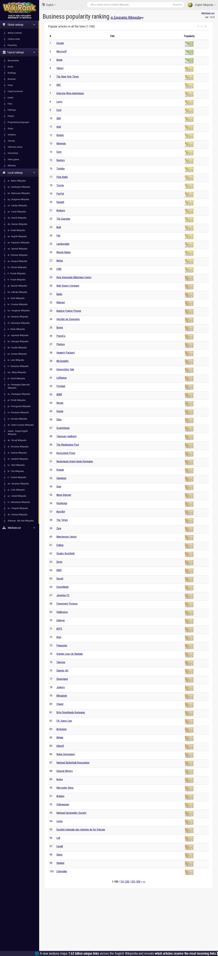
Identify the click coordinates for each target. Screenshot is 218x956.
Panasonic (61, 645)
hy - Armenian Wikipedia (18, 316)
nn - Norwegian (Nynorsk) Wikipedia (19, 386)
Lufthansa (61, 377)
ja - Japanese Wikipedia (18, 335)
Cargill (59, 846)
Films (10, 103)
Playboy (60, 344)
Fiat (58, 235)
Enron (59, 561)
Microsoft (61, 51)
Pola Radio (62, 177)
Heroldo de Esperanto (68, 319)
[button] (198, 26)
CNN (58, 269)
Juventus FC (62, 595)
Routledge (61, 503)
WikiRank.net (208, 13)
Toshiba (60, 168)
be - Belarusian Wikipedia (19, 193)
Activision (61, 729)
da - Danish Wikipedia (17, 218)
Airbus (59, 260)
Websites (12, 165)
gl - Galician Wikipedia (17, 285)
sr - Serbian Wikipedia (17, 452)
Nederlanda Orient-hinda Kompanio (74, 461)
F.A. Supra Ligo (64, 720)
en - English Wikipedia (17, 236)
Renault (60, 202)
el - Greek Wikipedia (16, 230)
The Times (62, 520)
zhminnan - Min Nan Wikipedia (21, 520)
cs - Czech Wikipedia (17, 211)
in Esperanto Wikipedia (126, 17)
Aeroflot (60, 511)
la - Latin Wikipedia (16, 360)
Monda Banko (63, 252)
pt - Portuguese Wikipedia (19, 406)
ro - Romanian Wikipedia (18, 412)
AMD (59, 570)
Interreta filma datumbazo (70, 93)
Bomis (59, 327)
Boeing (60, 135)
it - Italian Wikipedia (16, 329)
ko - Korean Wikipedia (17, 354)
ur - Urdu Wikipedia (16, 490)
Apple (59, 59)
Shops (10, 128)
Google (60, 43)
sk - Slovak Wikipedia (17, 440)
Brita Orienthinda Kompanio (70, 712)
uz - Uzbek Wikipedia (17, 496)
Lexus (59, 821)
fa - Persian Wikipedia (17, 267)
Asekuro (60, 210)
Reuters (60, 160)
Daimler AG (62, 670)
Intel (58, 126)
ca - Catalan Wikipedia (17, 205)
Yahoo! (60, 68)
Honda (59, 411)
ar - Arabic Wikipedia (17, 180)
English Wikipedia (204, 4)
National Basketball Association (72, 762)
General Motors (64, 771)
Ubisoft (60, 746)
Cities (10, 85)
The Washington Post (67, 444)
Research (177, 4)
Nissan (59, 402)
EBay (59, 419)
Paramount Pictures (67, 603)
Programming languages (18, 122)
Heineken (61, 478)
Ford (58, 110)
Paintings (12, 110)
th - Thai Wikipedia (16, 471)
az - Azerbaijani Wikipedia (19, 187)
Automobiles (13, 60)
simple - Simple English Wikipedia (18, 432)
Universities (13, 153)
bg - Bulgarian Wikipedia (18, 199)
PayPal (60, 193)
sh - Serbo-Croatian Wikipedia (21, 425)
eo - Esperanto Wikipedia (18, 242)
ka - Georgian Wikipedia (18, 341)
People (11, 116)
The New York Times (67, 76)
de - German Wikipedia (17, 224)
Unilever (60, 620)
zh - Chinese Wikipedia (17, 514)
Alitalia (59, 737)
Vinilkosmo (62, 612)
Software (12, 134)
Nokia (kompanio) (65, 754)
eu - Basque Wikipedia (17, 261)
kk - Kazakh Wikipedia (17, 347)
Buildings (12, 73)
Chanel (59, 704)
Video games (13, 159)
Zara (58, 528)
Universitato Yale (65, 369)
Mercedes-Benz (65, 787)
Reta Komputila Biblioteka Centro (73, 277)
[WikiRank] (19, 7)
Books (10, 66)
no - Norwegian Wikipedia (19, 394)
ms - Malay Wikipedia (17, 372)
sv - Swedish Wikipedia (18, 459)
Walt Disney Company (67, 285)
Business (12, 79)
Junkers (60, 687)
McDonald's (62, 361)
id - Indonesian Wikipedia (19, 323)
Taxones (11, 140)
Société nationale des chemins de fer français (80, 829)
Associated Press (65, 453)
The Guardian (63, 218)
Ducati (59, 578)
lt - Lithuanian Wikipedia (18, 366)
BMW (59, 394)
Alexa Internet (63, 495)
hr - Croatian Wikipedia (18, 304)
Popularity (12, 45)
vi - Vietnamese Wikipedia (19, 502)
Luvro (59, 101)
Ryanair (60, 469)
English (49, 4)
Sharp (59, 854)
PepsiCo (60, 336)
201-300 (135, 881)
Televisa (60, 662)
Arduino (60, 796)
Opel (58, 486)
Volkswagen (62, 804)
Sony (59, 151)
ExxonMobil (62, 587)
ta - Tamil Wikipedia (16, 465)
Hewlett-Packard (65, 352)
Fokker (60, 545)
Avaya (59, 779)
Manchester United (66, 536)
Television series (15, 147)
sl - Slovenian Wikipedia (18, 446)
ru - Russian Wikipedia (17, 418)
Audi (58, 227)
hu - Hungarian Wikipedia (19, 310)
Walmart (60, 302)
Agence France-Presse (68, 310)
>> (144, 881)
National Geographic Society (71, 812)
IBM (58, 118)
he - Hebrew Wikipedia (17, 292)
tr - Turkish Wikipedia (17, 477)
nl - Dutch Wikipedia (16, 378)
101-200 (124, 881)
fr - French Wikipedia (17, 279)
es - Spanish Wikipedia (17, 248)
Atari (58, 637)
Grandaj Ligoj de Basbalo (69, 653)
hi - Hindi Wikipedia (16, 298)
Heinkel (60, 863)
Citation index (14, 39)
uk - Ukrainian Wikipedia (18, 483)
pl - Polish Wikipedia (17, 400)
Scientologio (63, 428)
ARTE (59, 628)
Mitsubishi (61, 695)
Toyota (60, 185)
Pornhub (60, 386)
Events (10, 97)
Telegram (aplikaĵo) (66, 436)
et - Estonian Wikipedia (18, 255)
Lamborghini (62, 244)
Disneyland (62, 679)
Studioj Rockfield (65, 553)
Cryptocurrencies (15, 91)
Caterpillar (61, 871)
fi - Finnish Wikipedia (17, 273)
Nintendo (61, 143)
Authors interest (15, 33)
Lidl (58, 838)
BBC (58, 85)
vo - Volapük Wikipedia (18, 508)
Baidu (59, 294)
